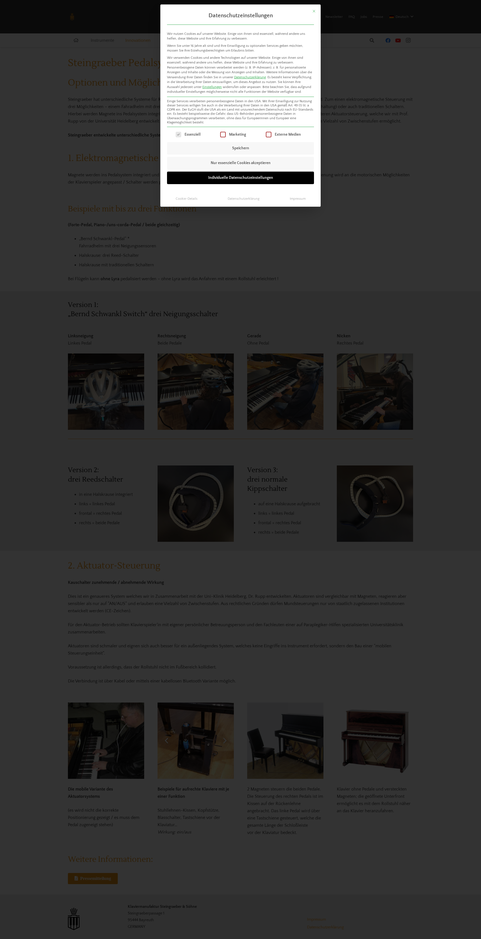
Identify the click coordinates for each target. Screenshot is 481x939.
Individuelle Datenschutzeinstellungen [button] (240, 177)
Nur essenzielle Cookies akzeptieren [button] (241, 163)
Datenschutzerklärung (250, 77)
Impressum (298, 199)
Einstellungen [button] (212, 87)
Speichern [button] (240, 148)
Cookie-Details (186, 199)
